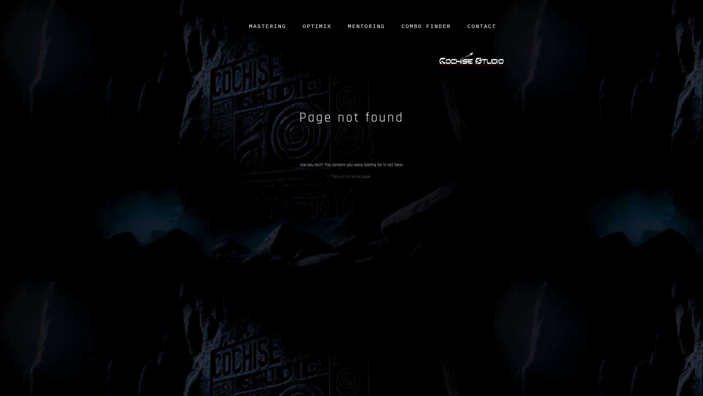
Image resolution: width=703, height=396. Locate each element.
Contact (481, 26)
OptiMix (317, 26)
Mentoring (366, 26)
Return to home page (351, 177)
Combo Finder (426, 26)
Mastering (267, 26)
